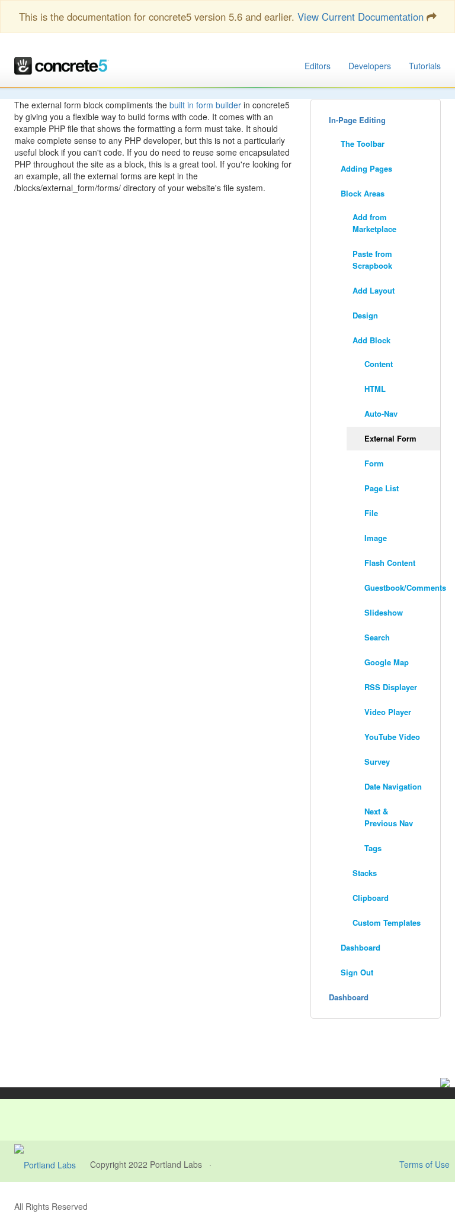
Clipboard (371, 897)
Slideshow (383, 612)
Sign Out (357, 972)
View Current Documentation (360, 16)
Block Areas (362, 193)
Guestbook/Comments (402, 587)
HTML (375, 388)
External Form (390, 438)
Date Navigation (393, 786)
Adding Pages (366, 168)
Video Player (387, 711)
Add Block (371, 340)
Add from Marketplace (374, 222)
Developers (369, 66)
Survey (377, 761)
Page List (381, 488)
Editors (318, 66)
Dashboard (360, 947)
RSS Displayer (390, 687)
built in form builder (205, 105)
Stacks (365, 872)
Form (374, 463)
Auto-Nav (381, 413)
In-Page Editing (357, 119)
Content (378, 363)
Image (375, 537)
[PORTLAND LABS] (52, 1164)
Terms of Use (424, 1164)
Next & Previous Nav (388, 817)
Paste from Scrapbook (372, 259)
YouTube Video (392, 736)
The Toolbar (362, 143)
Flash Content (389, 562)
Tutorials (425, 66)
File (371, 513)
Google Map (386, 662)
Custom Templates (387, 922)
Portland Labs (176, 1164)
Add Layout (374, 290)
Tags (373, 848)
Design (365, 315)
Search (377, 637)
